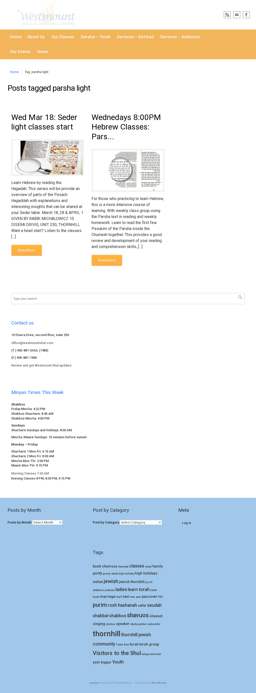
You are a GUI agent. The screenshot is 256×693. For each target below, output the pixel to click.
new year (135, 596)
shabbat (100, 615)
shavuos (138, 615)
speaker (123, 624)
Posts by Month (20, 522)
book (97, 566)
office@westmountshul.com (32, 343)
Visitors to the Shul (117, 653)
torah (134, 644)
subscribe (154, 624)
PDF (160, 596)
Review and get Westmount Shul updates (41, 365)
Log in (186, 523)
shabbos (117, 615)
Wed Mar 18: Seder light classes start (44, 122)
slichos (110, 624)
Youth (118, 662)
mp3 (119, 596)
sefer (142, 606)
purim (100, 605)
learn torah (139, 589)
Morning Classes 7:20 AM (30, 473)
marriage (108, 596)
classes (136, 566)
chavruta (123, 566)
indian (98, 582)
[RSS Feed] (227, 14)
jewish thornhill (131, 582)
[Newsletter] (236, 14)
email (148, 566)
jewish (111, 581)
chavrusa (109, 566)
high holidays (146, 573)
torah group (149, 644)
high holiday (126, 573)
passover (149, 596)
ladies (121, 589)
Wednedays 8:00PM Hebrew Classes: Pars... (126, 126)
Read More (26, 250)
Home (14, 72)
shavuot (156, 616)
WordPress (159, 682)
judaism (110, 590)
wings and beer (151, 654)
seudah (154, 605)
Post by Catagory (106, 522)
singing (99, 624)
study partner (138, 624)
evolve (94, 682)
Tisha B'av (122, 644)
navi (125, 596)
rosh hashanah (122, 605)
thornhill (106, 634)
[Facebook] (246, 14)
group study (110, 573)
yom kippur (102, 662)
